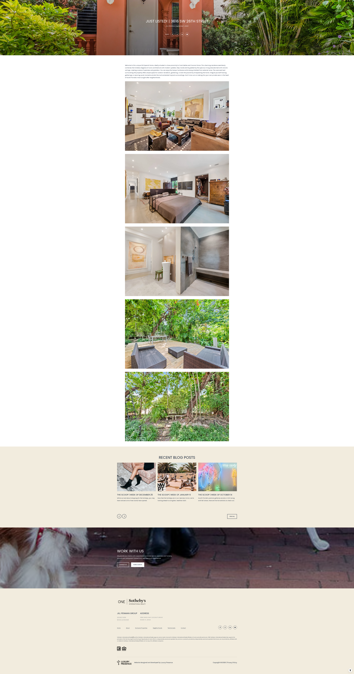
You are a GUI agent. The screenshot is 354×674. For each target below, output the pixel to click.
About (128, 628)
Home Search (137, 564)
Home (118, 628)
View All (232, 516)
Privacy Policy (232, 662)
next (124, 516)
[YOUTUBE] (235, 627)
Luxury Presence (167, 662)
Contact (183, 628)
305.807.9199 (121, 617)
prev (119, 516)
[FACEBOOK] (220, 627)
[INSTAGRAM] (225, 627)
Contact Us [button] (123, 564)
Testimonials (171, 628)
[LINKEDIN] (230, 627)
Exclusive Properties (141, 628)
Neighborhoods (157, 628)
